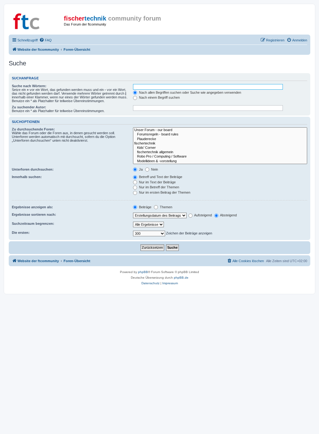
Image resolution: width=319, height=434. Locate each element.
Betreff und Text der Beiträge (160, 177)
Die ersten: (21, 232)
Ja (140, 169)
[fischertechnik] (220, 143)
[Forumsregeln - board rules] (220, 134)
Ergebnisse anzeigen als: (32, 207)
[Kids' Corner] (220, 148)
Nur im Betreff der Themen (158, 187)
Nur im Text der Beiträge (157, 182)
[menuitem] (45, 40)
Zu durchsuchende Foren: (33, 129)
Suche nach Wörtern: (29, 86)
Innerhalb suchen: (27, 177)
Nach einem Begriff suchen (159, 97)
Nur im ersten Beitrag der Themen (164, 192)
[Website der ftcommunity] (37, 20)
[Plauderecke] (220, 139)
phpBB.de (181, 277)
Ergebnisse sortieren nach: (34, 214)
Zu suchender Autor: (29, 107)
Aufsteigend (202, 215)
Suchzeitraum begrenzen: (33, 223)
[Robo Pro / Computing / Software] (220, 156)
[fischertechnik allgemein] (220, 152)
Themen (165, 207)
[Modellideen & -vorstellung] (220, 161)
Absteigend (228, 215)
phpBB (143, 272)
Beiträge (144, 207)
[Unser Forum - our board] (220, 130)
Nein (154, 169)
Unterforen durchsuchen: (33, 169)
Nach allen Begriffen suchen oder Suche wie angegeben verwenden (189, 92)
